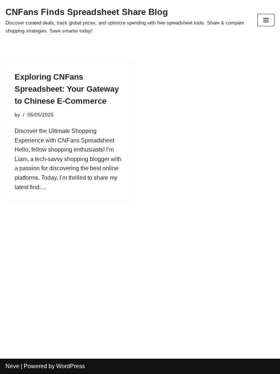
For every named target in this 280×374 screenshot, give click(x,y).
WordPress (70, 366)
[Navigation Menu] (266, 20)
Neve (12, 366)
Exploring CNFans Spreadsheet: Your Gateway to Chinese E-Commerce (67, 89)
